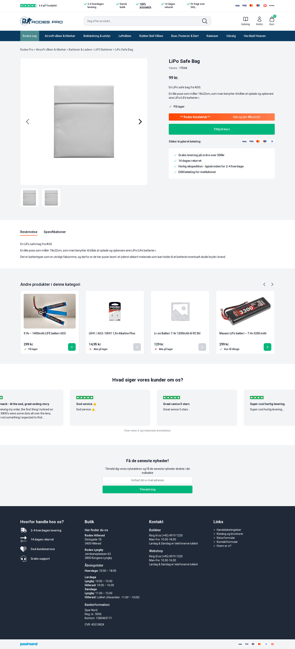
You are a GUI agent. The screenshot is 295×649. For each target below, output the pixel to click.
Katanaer (212, 36)
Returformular (226, 537)
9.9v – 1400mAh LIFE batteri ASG (45, 333)
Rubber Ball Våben (151, 36)
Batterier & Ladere (80, 49)
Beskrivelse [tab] (28, 232)
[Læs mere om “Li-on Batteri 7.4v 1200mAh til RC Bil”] (202, 347)
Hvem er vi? (224, 545)
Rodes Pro (26, 49)
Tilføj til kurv (222, 129)
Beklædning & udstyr (97, 36)
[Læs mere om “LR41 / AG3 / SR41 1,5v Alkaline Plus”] (137, 347)
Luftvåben (125, 36)
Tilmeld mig (148, 489)
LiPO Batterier (103, 49)
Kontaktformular (227, 541)
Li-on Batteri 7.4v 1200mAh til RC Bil (177, 333)
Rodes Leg (30, 36)
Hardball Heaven (255, 36)
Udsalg (231, 36)
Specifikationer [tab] (55, 232)
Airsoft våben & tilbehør (60, 36)
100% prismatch (145, 6)
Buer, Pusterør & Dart (184, 36)
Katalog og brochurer (230, 533)
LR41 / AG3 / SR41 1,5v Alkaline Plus (112, 333)
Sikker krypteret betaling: (185, 141)
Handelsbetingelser (229, 529)
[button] (72, 347)
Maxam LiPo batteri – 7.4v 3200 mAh (243, 333)
